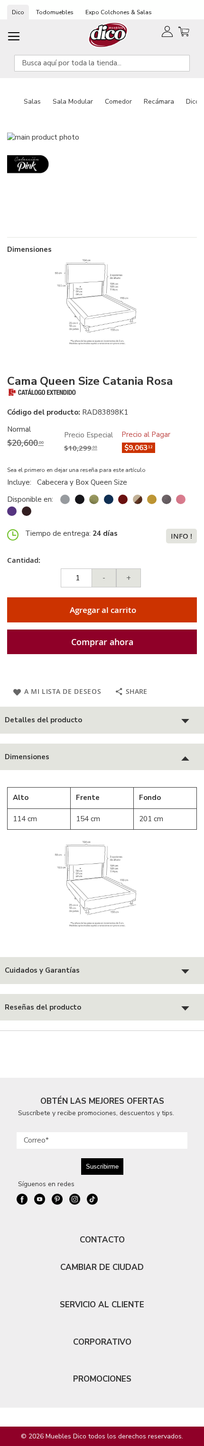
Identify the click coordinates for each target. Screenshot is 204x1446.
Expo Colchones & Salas (118, 12)
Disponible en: (30, 499)
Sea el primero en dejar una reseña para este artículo (76, 470)
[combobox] (102, 63)
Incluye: (21, 482)
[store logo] (108, 34)
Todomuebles (55, 12)
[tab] (102, 720)
